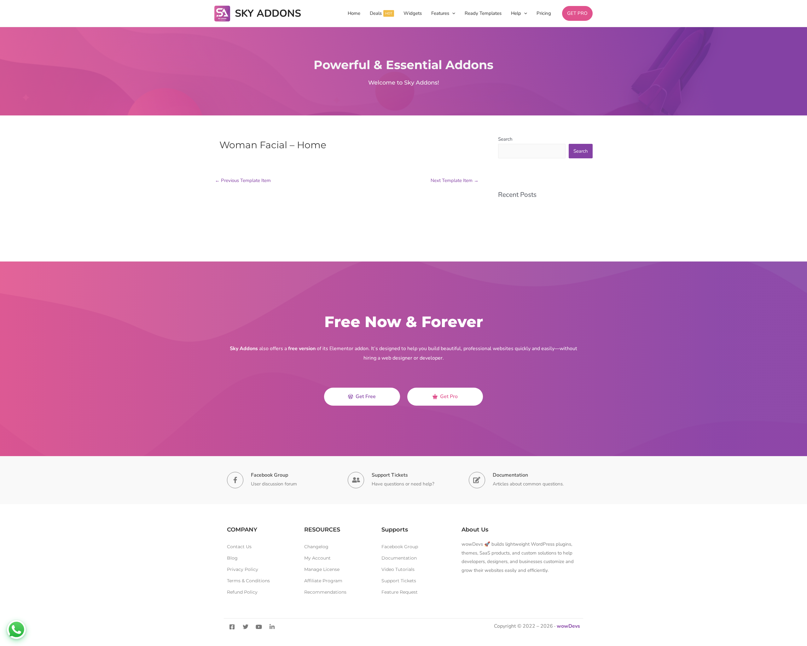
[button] (452, 13)
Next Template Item (455, 180)
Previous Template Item (243, 180)
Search (505, 139)
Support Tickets (390, 475)
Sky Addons (268, 13)
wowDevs (568, 626)
